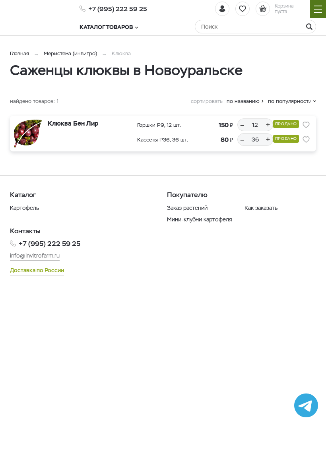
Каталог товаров (106, 27)
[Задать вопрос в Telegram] (306, 405)
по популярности (290, 101)
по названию (243, 101)
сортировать (207, 101)
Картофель (24, 207)
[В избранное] (306, 125)
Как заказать (260, 207)
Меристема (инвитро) (71, 53)
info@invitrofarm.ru (35, 255)
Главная (19, 53)
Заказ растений (187, 207)
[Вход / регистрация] (222, 9)
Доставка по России (37, 270)
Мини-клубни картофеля (199, 219)
